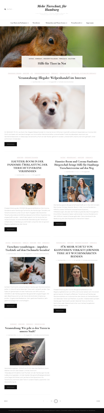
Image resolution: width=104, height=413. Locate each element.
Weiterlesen (10, 144)
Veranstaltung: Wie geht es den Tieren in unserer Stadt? (27, 329)
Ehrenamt (38, 58)
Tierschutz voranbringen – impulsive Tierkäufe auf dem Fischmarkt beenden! (27, 248)
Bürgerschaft (71, 157)
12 (61, 401)
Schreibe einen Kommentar (66, 82)
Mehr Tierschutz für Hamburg (52, 7)
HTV (31, 73)
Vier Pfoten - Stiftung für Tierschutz (83, 73)
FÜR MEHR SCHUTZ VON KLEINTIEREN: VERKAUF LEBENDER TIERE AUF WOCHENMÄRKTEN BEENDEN (76, 251)
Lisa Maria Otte (37, 82)
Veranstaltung (65, 73)
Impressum (89, 23)
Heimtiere (26, 73)
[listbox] (52, 46)
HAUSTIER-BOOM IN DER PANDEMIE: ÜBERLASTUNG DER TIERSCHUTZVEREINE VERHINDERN (27, 166)
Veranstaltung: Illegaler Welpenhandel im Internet (52, 78)
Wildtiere (71, 58)
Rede (39, 242)
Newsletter (36, 23)
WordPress (92, 410)
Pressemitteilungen (50, 58)
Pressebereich (76, 23)
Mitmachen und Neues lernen (55, 23)
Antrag (31, 58)
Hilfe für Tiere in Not (52, 63)
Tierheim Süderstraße (41, 73)
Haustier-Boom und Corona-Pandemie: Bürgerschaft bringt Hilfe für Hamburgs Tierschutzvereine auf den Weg (76, 165)
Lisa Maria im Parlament (19, 23)
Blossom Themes (74, 410)
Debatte (25, 242)
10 (52, 401)
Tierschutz (63, 58)
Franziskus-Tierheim (14, 73)
